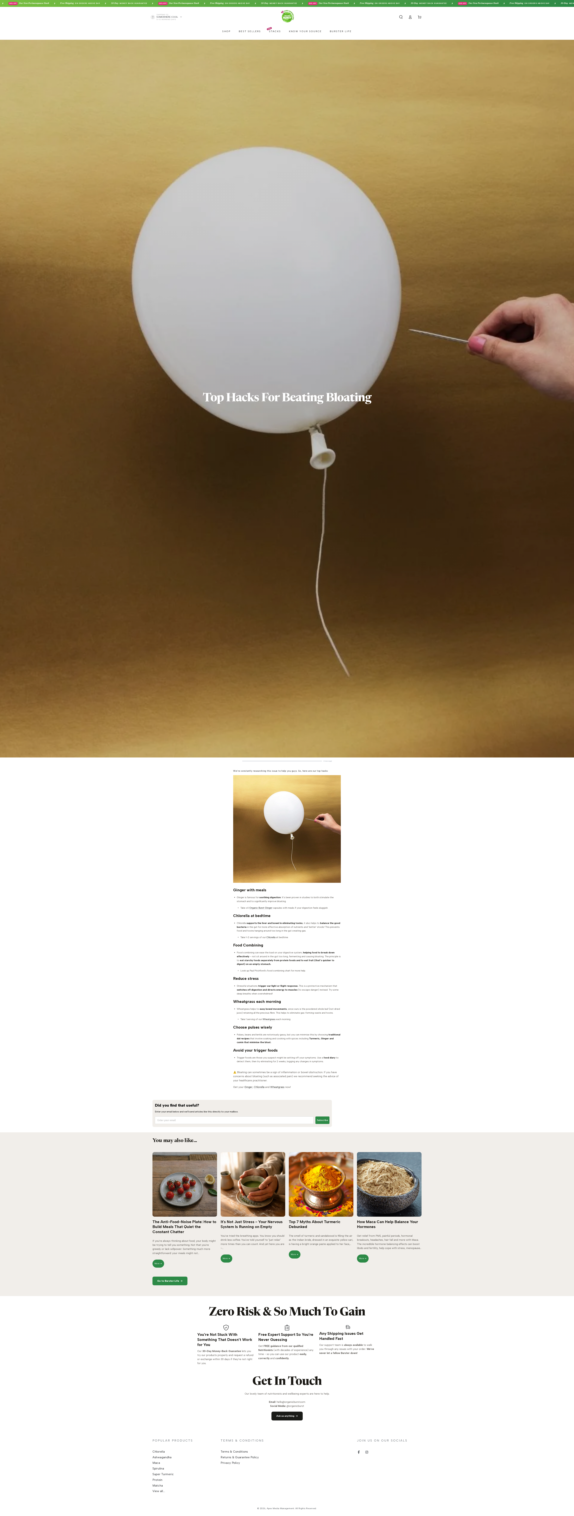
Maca (156, 1463)
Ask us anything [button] (285, 1415)
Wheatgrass (268, 1019)
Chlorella (270, 937)
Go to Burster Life (168, 1280)
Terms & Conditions (234, 1451)
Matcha (157, 1485)
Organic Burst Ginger (260, 907)
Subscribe (322, 1120)
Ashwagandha (162, 1457)
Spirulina (158, 1468)
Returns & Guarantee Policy (240, 1457)
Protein (157, 1480)
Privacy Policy (230, 1463)
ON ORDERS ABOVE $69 (26, 3)
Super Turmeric (163, 1474)
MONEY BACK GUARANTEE (75, 3)
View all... (158, 1491)
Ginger (248, 1087)
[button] (401, 17)
